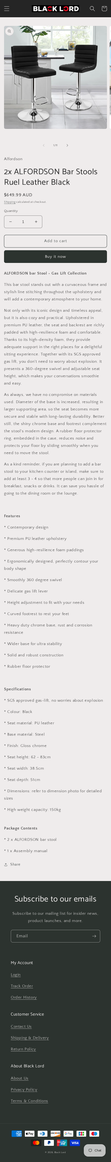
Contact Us (21, 1026)
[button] (7, 9)
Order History (24, 997)
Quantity (11, 211)
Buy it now (55, 256)
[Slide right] (67, 145)
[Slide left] (44, 145)
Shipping (10, 202)
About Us (20, 1078)
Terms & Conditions (29, 1101)
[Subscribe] (94, 936)
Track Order (22, 986)
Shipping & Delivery (30, 1038)
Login (16, 974)
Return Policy (23, 1049)
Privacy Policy (24, 1089)
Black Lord (60, 1152)
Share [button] (15, 864)
